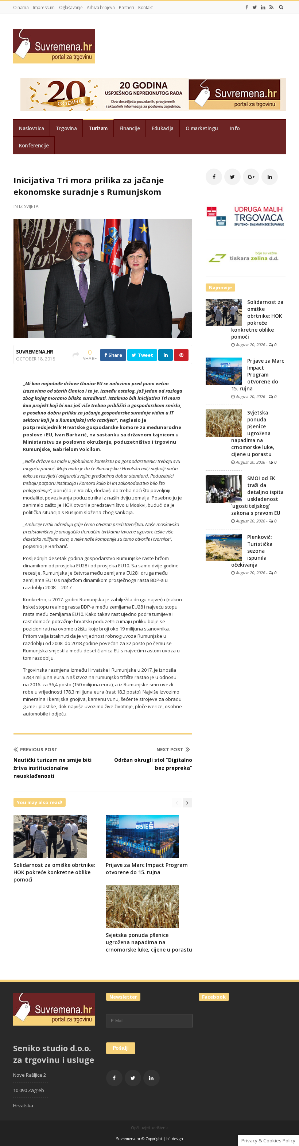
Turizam (98, 128)
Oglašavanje (71, 7)
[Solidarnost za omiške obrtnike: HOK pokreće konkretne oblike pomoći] (224, 312)
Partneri (126, 7)
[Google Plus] (251, 177)
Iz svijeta (29, 206)
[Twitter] (254, 7)
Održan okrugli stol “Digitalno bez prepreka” (153, 763)
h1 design (174, 1138)
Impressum (44, 7)
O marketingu (202, 128)
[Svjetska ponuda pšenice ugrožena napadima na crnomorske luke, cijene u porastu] (224, 422)
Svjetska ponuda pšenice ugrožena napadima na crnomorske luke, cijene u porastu (149, 942)
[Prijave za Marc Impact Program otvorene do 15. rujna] (224, 370)
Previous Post (39, 749)
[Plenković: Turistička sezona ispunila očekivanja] (224, 547)
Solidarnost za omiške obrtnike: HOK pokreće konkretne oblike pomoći (54, 872)
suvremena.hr (34, 351)
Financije (130, 128)
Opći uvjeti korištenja (149, 1127)
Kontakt (145, 7)
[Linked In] (263, 7)
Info (235, 128)
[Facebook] (246, 7)
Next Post (169, 749)
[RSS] (271, 7)
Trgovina (66, 128)
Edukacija (163, 128)
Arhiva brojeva (100, 7)
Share (114, 355)
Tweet (145, 355)
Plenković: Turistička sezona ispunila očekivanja (251, 551)
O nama (20, 7)
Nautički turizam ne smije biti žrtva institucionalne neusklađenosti (52, 767)
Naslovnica (31, 128)
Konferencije (33, 145)
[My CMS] (54, 46)
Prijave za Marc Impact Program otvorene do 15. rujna (147, 868)
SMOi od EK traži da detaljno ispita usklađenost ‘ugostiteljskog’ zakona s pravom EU (257, 495)
